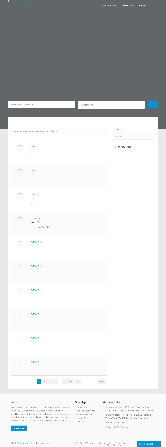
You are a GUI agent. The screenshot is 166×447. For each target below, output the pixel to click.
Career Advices (109, 5)
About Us (143, 5)
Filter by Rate (123, 146)
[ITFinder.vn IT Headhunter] (22, 5)
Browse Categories (86, 411)
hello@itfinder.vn (120, 427)
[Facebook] (109, 443)
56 (78, 382)
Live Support (146, 444)
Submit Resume (84, 414)
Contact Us (128, 5)
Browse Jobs (83, 407)
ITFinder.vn (23, 443)
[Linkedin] (122, 443)
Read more (19, 428)
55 (71, 382)
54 (65, 382)
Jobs (95, 5)
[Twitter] (115, 443)
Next (101, 382)
